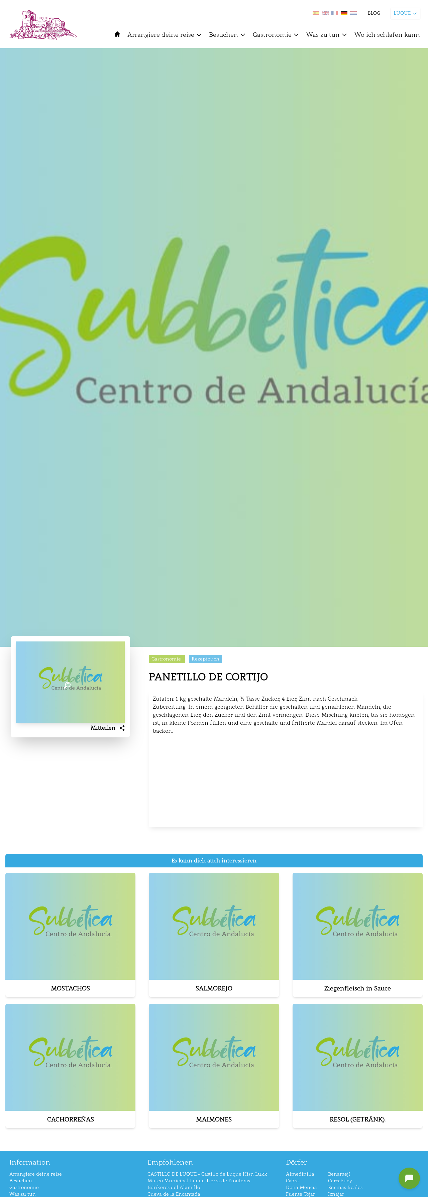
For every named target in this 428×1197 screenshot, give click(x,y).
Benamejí (339, 1174)
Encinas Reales (345, 1187)
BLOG (373, 13)
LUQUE (402, 13)
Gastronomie (272, 34)
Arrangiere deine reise (160, 34)
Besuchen (223, 34)
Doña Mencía (301, 1187)
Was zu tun (323, 34)
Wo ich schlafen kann (387, 34)
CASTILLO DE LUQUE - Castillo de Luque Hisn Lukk (207, 1174)
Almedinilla (300, 1174)
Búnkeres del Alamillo (173, 1187)
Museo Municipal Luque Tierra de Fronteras (198, 1181)
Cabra (292, 1181)
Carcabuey (340, 1181)
